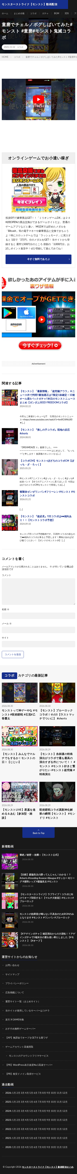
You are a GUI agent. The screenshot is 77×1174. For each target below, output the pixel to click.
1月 (14, 1093)
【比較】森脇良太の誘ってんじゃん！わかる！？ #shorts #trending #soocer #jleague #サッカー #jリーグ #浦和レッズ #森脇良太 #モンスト (47, 878)
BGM (56, 13)
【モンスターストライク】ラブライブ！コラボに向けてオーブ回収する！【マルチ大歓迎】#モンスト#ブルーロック (47, 898)
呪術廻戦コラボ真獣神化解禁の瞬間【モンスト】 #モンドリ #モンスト (57, 813)
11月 (59, 1102)
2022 (8, 1129)
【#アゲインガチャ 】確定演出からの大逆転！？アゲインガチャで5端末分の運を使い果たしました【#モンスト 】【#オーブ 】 (47, 937)
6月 (35, 1093)
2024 (8, 1111)
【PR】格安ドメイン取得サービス (23, 1074)
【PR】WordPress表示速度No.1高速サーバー (29, 1065)
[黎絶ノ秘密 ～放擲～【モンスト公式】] (10, 861)
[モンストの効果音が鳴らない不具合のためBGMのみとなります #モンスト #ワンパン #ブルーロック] (10, 920)
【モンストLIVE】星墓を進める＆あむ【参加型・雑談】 (18, 813)
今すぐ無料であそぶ (38, 259)
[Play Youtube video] (38, 99)
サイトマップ (12, 974)
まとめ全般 (19, 13)
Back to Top (38, 833)
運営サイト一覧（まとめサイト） (22, 1001)
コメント (6, 575)
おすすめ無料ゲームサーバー (20, 1029)
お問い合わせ (12, 965)
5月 (31, 1093)
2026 (8, 1093)
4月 (27, 1093)
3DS (67, 13)
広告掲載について (14, 993)
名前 (5, 609)
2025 (8, 1102)
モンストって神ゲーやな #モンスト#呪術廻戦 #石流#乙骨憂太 (20, 714)
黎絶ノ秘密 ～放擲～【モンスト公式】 (40, 855)
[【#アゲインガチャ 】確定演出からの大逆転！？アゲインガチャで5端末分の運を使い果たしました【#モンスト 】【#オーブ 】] (10, 940)
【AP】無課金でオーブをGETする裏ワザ (26, 1038)
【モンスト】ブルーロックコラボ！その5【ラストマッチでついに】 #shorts (56, 714)
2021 (8, 1138)
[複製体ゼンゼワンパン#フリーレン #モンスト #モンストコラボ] (10, 498)
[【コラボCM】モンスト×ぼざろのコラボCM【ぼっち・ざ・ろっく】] (10, 467)
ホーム (5, 13)
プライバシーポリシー (17, 983)
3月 (23, 1093)
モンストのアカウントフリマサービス (29, 1056)
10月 (53, 1102)
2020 (8, 1147)
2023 (8, 1120)
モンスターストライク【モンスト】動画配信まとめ (48, 1167)
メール (7, 624)
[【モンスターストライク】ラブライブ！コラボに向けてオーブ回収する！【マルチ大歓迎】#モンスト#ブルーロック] (10, 901)
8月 (44, 1093)
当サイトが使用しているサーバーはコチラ (27, 1011)
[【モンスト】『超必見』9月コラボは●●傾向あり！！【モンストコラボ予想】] (10, 523)
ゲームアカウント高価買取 (19, 1047)
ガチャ (45, 13)
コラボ (33, 13)
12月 (65, 1102)
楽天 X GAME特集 (14, 1020)
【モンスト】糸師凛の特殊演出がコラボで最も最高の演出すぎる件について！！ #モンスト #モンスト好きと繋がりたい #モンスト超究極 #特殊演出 (57, 764)
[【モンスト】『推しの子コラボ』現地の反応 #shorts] (10, 436)
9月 (48, 1102)
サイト (5, 638)
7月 (40, 1093)
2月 (18, 1093)
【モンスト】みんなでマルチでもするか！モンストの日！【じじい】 (18, 758)
